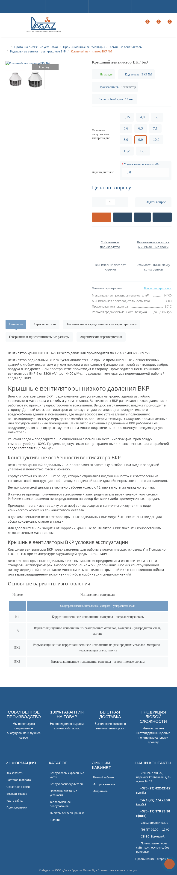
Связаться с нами (18, 787)
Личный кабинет (103, 777)
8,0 (126, 139)
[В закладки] (142, 217)
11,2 (127, 151)
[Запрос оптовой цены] (123, 217)
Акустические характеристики (101, 337)
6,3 (140, 128)
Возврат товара (16, 793)
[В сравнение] (162, 217)
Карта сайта (14, 800)
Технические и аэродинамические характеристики (102, 324)
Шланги (55, 820)
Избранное (100, 791)
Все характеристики (157, 288)
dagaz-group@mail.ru (154, 822)
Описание (16, 324)
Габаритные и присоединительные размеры (39, 337)
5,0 (157, 117)
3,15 (127, 117)
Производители (16, 807)
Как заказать (14, 773)
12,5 (143, 151)
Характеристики (44, 324)
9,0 (140, 139)
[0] (146, 26)
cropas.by (163, 859)
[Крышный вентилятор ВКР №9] (45, 63)
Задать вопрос (156, 202)
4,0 (142, 117)
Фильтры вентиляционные (67, 813)
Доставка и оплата (18, 780)
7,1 (155, 128)
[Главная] (7, 47)
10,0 (156, 139)
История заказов (104, 784)
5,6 (126, 128)
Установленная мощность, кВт (141, 164)
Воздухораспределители (66, 784)
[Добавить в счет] (101, 217)
